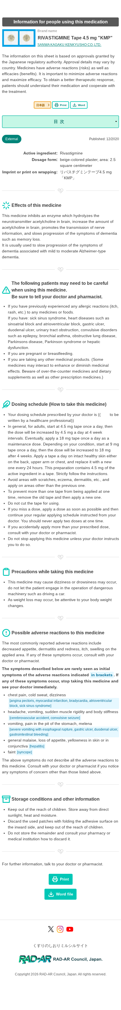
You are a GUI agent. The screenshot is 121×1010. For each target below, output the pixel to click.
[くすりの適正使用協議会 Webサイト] (60, 959)
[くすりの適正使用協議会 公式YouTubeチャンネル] (70, 929)
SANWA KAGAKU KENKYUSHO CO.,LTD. (69, 45)
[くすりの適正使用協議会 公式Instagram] (60, 929)
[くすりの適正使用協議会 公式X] (51, 929)
